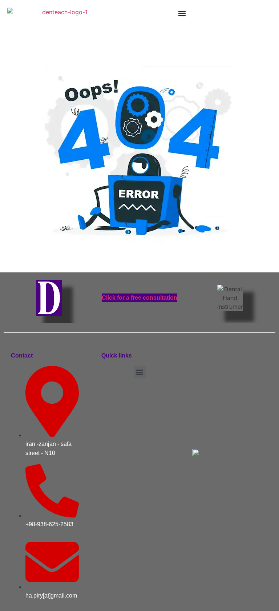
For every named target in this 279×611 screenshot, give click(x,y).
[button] (182, 13)
